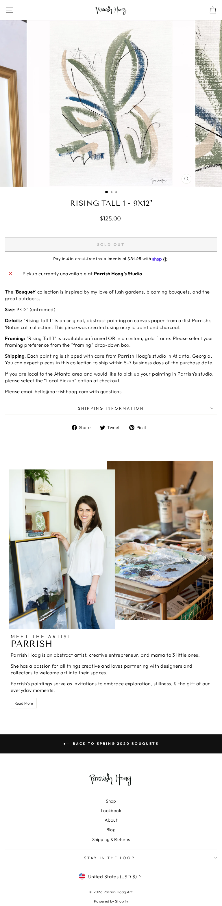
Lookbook (111, 810)
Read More (23, 703)
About (111, 820)
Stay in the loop (109, 857)
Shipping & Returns (111, 839)
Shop (111, 801)
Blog (111, 829)
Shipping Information (111, 408)
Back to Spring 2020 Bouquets (115, 743)
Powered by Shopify (111, 901)
